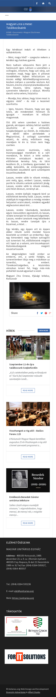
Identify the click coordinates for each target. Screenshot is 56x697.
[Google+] (50, 313)
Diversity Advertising (16, 692)
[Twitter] (42, 313)
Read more (28, 390)
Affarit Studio (34, 692)
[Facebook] (37, 3)
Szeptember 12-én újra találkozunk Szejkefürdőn (23, 366)
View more (43, 330)
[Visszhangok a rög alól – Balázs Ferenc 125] (28, 414)
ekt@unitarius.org (24, 591)
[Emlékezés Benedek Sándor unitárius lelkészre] (28, 480)
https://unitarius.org (23, 598)
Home (8, 32)
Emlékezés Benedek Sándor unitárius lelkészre (24, 498)
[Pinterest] (46, 313)
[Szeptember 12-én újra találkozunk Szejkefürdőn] (28, 348)
